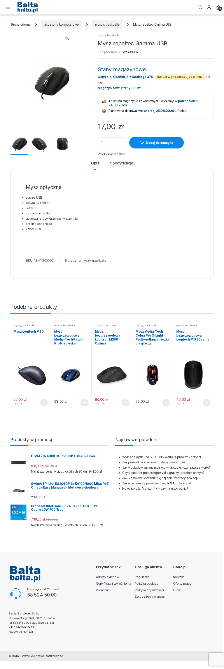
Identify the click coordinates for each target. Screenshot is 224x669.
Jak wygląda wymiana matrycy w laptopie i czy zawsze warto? (166, 467)
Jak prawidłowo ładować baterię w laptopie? (154, 462)
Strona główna (20, 24)
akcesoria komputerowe (61, 24)
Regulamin (142, 577)
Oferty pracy (182, 583)
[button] (67, 38)
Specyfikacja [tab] (121, 163)
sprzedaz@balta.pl (42, 622)
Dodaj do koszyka (159, 143)
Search (200, 7)
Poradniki (102, 590)
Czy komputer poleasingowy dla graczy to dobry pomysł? (163, 473)
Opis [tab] (95, 163)
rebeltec (120, 154)
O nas (177, 590)
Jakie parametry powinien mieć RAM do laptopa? (157, 483)
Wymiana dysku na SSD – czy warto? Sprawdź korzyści (161, 457)
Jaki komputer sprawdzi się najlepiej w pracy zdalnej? (160, 478)
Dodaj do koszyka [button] (42, 402)
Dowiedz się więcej (82, 402)
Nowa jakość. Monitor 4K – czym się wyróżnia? (155, 488)
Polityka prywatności (149, 590)
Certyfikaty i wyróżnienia (113, 583)
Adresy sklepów (107, 577)
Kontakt (178, 577)
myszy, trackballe (107, 24)
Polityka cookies (146, 583)
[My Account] (209, 7)
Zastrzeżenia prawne (150, 596)
